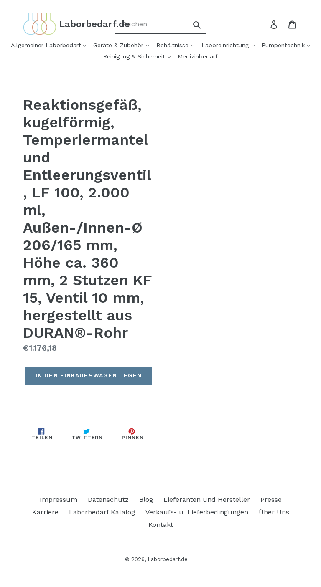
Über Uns (274, 512)
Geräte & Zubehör (119, 45)
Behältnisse (173, 45)
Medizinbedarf (198, 56)
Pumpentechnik (284, 45)
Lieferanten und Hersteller (206, 500)
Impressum (58, 500)
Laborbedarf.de (168, 559)
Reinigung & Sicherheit (135, 56)
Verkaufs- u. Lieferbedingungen (196, 512)
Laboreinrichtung (226, 45)
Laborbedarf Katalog (102, 512)
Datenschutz (108, 500)
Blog (146, 500)
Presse (271, 500)
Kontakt (160, 525)
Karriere (45, 512)
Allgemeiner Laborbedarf (47, 45)
